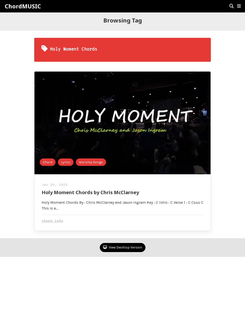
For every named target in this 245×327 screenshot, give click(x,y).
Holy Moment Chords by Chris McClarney (90, 192)
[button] (239, 6)
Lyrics (65, 162)
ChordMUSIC (23, 6)
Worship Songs (91, 162)
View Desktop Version (125, 247)
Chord (47, 162)
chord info (52, 221)
